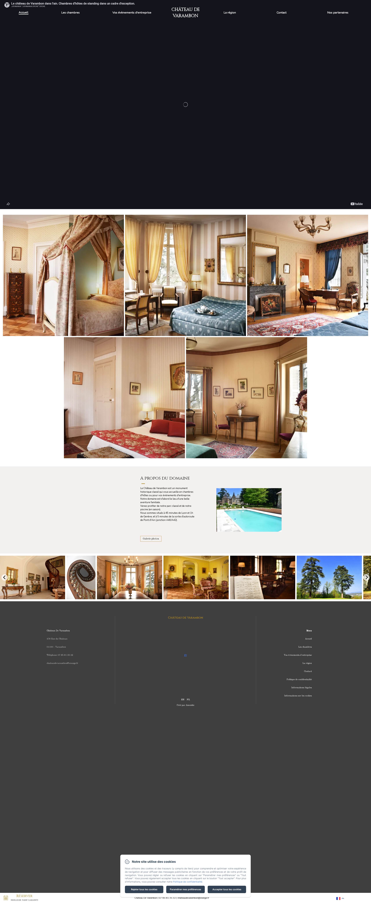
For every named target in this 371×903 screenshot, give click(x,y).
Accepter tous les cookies (226, 889)
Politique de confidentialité (299, 680)
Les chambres (70, 13)
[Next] (366, 577)
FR (188, 700)
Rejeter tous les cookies (144, 889)
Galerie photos (151, 539)
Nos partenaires (337, 13)
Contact (282, 13)
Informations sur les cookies (298, 696)
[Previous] (4, 577)
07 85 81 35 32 (167, 898)
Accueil (23, 12)
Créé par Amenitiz (185, 705)
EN (182, 700)
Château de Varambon (185, 618)
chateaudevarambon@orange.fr (193, 898)
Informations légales (301, 688)
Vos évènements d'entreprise (131, 13)
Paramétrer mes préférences (185, 889)
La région (230, 13)
